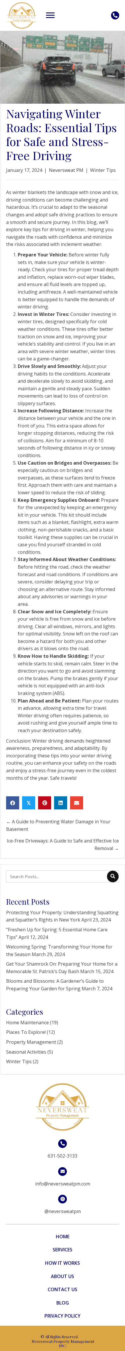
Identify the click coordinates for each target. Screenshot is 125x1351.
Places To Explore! (26, 1032)
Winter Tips (103, 170)
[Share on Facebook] (12, 802)
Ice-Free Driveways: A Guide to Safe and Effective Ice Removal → (63, 844)
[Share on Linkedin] (60, 802)
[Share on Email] (76, 802)
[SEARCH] (113, 876)
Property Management (31, 1042)
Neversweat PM (66, 170)
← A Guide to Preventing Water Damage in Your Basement (58, 825)
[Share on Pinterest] (44, 802)
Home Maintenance (27, 1022)
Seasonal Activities (26, 1052)
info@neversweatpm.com (62, 1184)
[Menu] (50, 15)
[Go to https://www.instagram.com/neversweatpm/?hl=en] (62, 1205)
